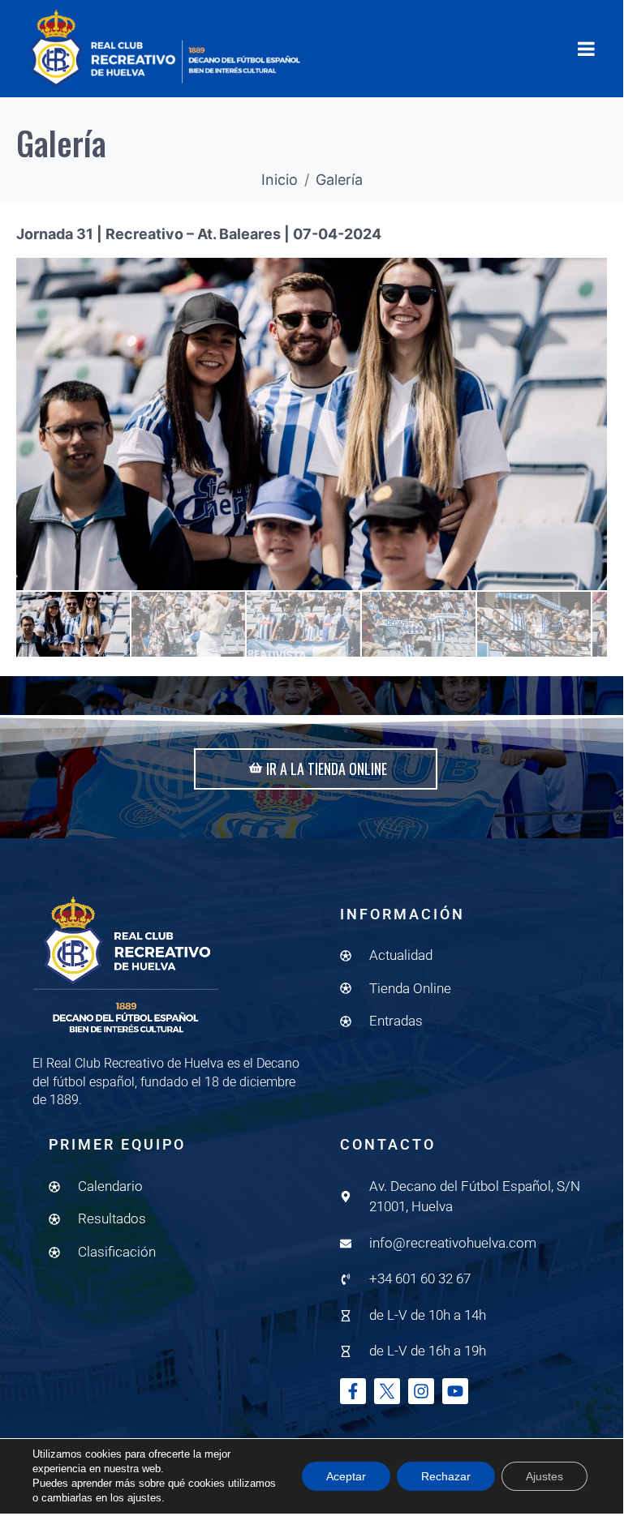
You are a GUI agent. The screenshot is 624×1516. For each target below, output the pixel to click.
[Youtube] (455, 1391)
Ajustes (544, 1476)
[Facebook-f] (353, 1391)
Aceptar (346, 1476)
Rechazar (446, 1476)
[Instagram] (421, 1391)
